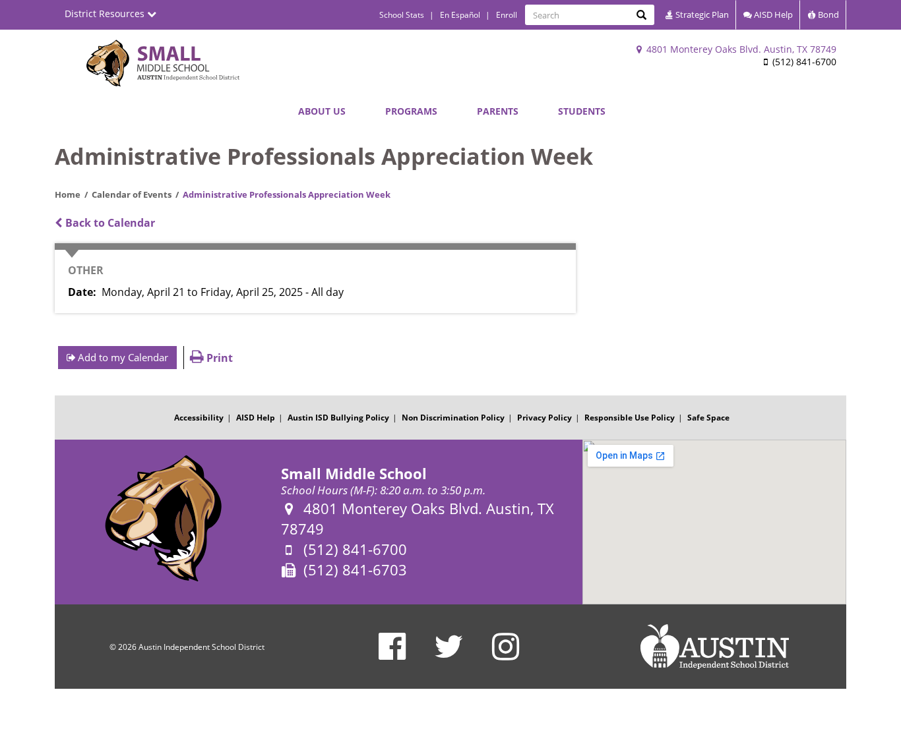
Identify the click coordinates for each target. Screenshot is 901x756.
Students (582, 111)
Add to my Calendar (121, 357)
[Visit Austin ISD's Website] (714, 646)
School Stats (401, 14)
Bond (827, 14)
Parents (497, 111)
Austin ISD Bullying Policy (338, 417)
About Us (322, 111)
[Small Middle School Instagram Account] (505, 654)
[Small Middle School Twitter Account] (449, 654)
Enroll (506, 14)
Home (67, 194)
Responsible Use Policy (629, 417)
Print (218, 358)
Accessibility (199, 417)
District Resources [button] (106, 13)
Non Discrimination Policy (453, 417)
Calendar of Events (131, 194)
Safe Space (708, 417)
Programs (411, 111)
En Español (460, 14)
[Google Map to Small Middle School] (714, 522)
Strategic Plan (701, 14)
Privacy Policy (544, 417)
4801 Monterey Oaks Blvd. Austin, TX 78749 (740, 49)
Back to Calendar (109, 223)
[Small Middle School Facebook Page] (392, 654)
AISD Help (772, 14)
